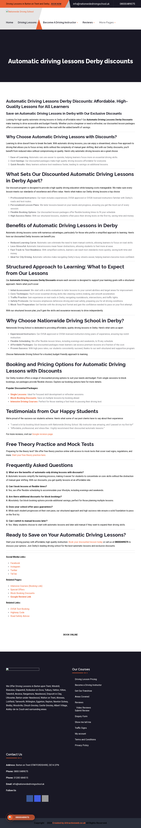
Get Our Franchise (83, 691)
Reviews (88, 22)
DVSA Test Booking (19, 609)
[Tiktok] (45, 798)
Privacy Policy (82, 745)
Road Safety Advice (19, 616)
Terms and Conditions (85, 739)
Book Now (56, 4)
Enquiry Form (81, 716)
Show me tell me (83, 722)
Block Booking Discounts (22, 593)
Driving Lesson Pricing (86, 679)
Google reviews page (42, 434)
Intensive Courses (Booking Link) (26, 586)
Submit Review (82, 710)
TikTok (13, 574)
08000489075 (127, 3)
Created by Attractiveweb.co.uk (69, 823)
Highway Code (17, 612)
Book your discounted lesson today (86, 542)
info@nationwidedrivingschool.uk (91, 3)
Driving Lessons (27, 22)
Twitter (13, 570)
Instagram (15, 566)
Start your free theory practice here (28, 455)
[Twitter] (37, 798)
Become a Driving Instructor (59, 22)
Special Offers (17, 589)
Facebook (15, 563)
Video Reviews (83, 707)
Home (9, 22)
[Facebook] (29, 798)
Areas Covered (82, 696)
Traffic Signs (81, 728)
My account (80, 733)
